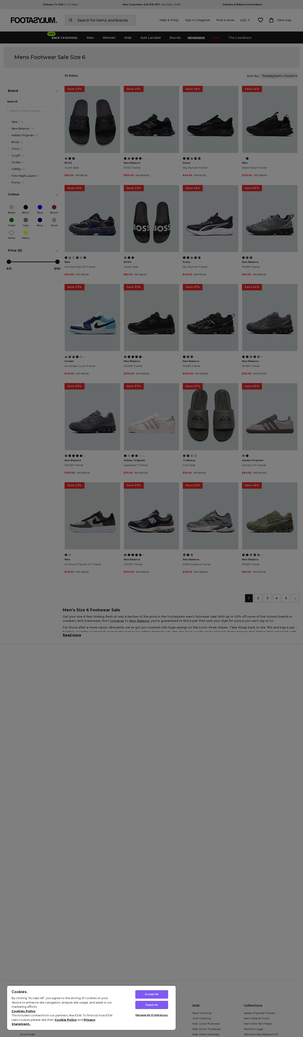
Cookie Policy (66, 1019)
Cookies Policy (23, 1011)
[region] (91, 1007)
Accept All (151, 994)
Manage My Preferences (152, 1015)
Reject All (152, 1004)
